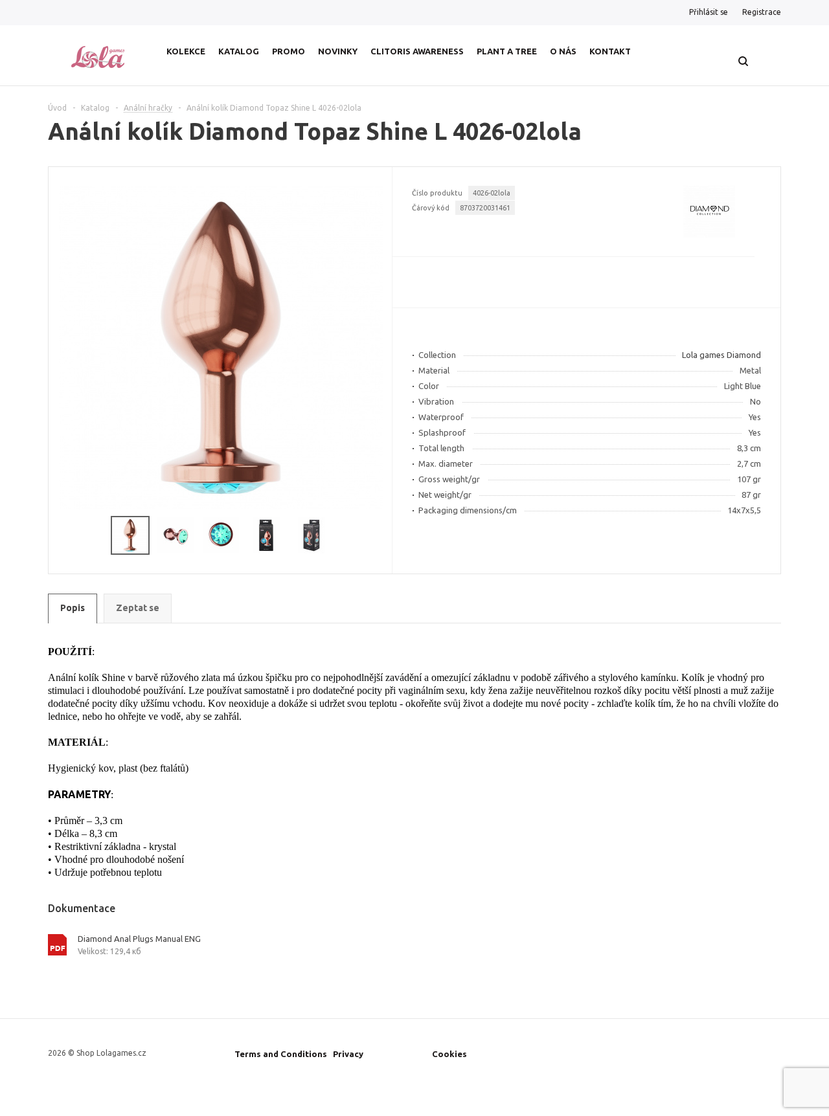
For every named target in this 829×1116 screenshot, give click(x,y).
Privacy (348, 1053)
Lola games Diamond (721, 354)
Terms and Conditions (280, 1053)
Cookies (449, 1053)
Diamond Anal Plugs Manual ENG (139, 938)
